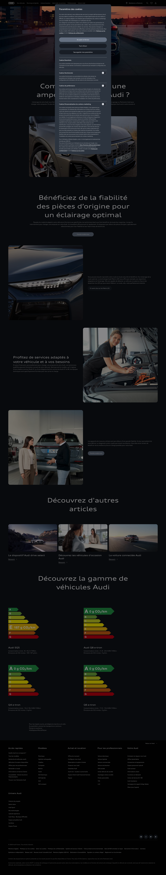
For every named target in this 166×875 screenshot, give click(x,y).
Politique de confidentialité (76, 33)
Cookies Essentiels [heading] (65, 60)
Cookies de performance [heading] (67, 86)
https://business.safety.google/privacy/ (90, 145)
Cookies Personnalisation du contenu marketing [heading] (75, 104)
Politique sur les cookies (78, 150)
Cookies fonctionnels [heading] (66, 73)
